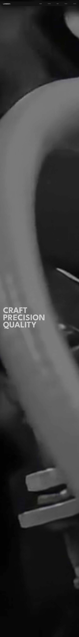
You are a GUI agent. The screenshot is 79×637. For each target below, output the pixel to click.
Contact (74, 3)
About (58, 3)
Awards (41, 3)
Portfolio (49, 3)
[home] (21, 3)
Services (66, 3)
